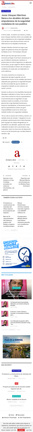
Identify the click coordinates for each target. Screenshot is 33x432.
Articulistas (16, 288)
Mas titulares (6, 11)
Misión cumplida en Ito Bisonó (16, 399)
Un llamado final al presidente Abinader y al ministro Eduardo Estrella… (19, 303)
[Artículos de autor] (16, 153)
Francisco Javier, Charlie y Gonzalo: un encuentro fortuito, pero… (19, 313)
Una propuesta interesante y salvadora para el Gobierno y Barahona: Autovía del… (16, 294)
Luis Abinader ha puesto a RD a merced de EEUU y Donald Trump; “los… (20, 322)
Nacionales (21, 415)
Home (12, 415)
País (16, 383)
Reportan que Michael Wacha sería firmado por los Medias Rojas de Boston (24, 182)
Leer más (29, 430)
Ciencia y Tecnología (10, 417)
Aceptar (21, 430)
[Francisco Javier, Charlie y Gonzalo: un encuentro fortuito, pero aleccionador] (5, 314)
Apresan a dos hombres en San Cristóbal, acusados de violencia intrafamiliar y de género (8, 184)
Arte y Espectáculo (25, 417)
